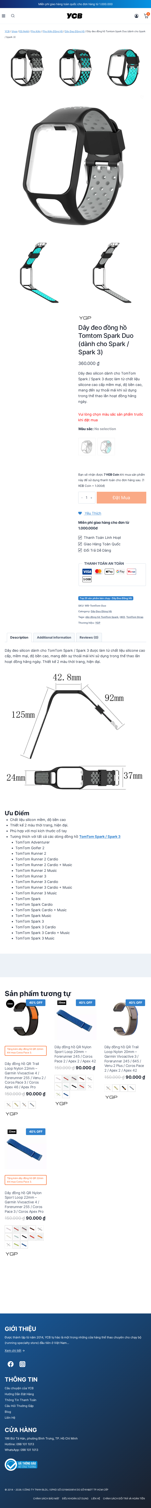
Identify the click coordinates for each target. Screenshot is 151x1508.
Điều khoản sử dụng (75, 1498)
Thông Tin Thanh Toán (20, 1400)
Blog (8, 1412)
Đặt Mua (121, 497)
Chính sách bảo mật (46, 1498)
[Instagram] (22, 1364)
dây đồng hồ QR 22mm (30, 1048)
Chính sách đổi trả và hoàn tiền (124, 1498)
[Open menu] (3, 16)
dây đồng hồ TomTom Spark (101, 617)
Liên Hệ (10, 1417)
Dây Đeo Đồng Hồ (101, 611)
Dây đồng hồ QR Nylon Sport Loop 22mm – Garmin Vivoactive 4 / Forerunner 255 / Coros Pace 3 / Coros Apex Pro (24, 1202)
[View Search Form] (13, 15)
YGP (97, 622)
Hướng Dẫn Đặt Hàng (19, 1394)
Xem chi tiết (13, 1350)
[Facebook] (11, 1364)
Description (19, 637)
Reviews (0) (89, 637)
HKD (122, 617)
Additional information (54, 637)
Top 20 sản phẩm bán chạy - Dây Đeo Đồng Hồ (106, 598)
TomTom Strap (134, 617)
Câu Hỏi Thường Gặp (19, 1406)
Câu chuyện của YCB (19, 1388)
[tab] (19, 637)
